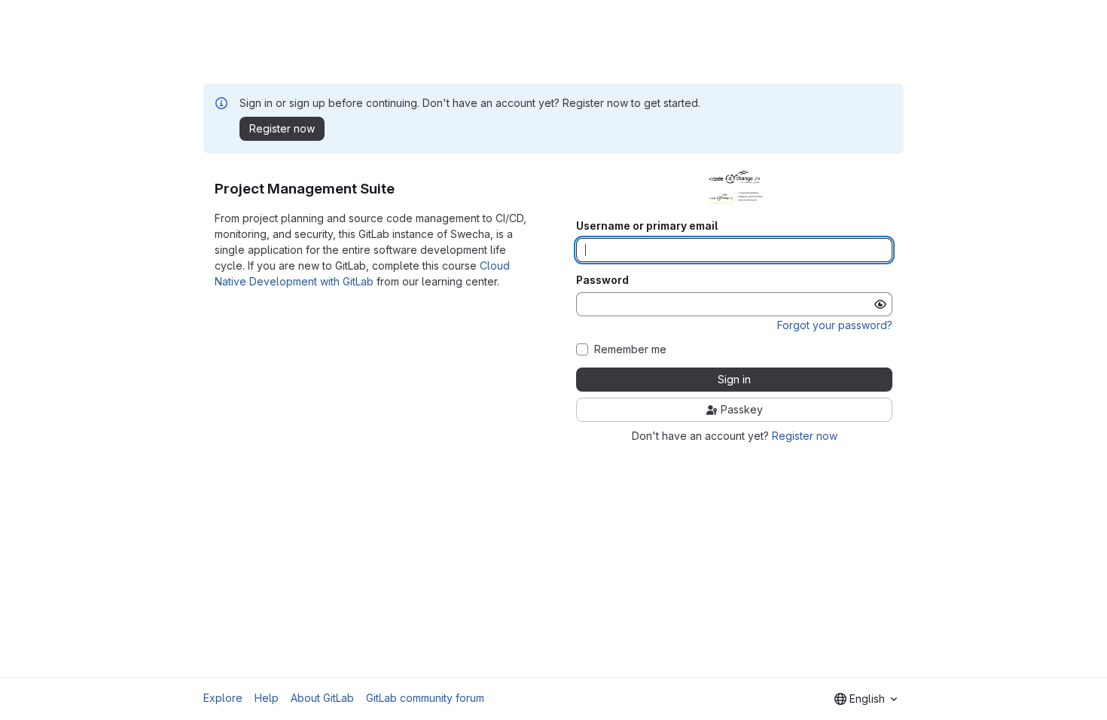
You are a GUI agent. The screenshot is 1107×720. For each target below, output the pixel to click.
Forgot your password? (834, 325)
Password (602, 280)
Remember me (630, 349)
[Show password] (880, 304)
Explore (222, 697)
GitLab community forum (425, 697)
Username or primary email (647, 226)
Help (267, 697)
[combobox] (866, 699)
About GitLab (322, 697)
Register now (804, 435)
